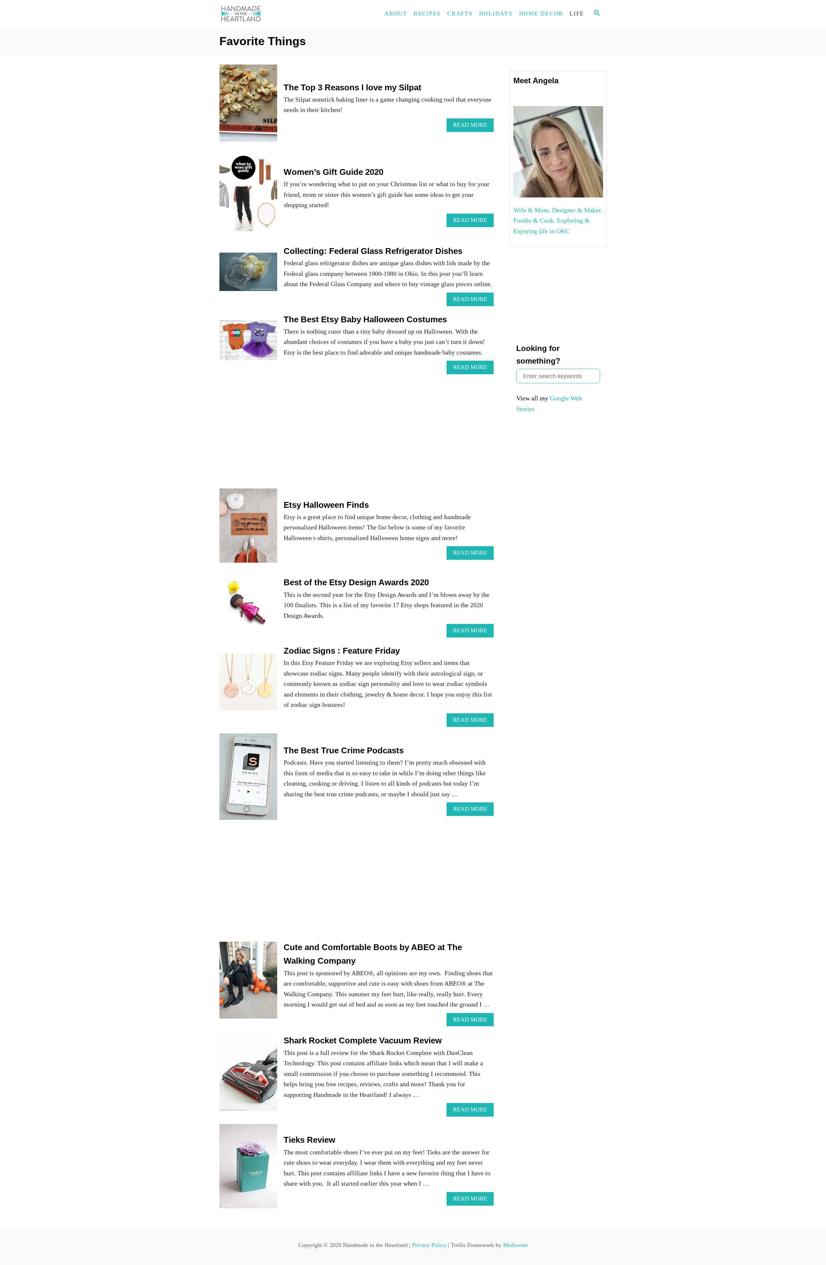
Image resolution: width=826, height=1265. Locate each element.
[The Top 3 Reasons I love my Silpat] (248, 106)
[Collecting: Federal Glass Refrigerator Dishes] (248, 275)
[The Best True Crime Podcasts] (248, 779)
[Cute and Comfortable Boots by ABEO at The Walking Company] (248, 983)
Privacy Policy (429, 1245)
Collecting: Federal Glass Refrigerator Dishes (373, 251)
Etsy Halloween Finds (326, 505)
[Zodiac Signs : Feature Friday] (248, 685)
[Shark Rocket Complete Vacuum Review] (248, 1075)
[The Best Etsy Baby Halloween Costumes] (248, 343)
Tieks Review (309, 1140)
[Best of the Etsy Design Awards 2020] (248, 606)
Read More (473, 126)
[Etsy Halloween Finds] (248, 528)
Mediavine (515, 1245)
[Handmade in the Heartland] (277, 13)
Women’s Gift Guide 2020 (333, 172)
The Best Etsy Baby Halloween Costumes (365, 319)
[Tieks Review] (248, 1169)
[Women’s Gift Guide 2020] (248, 196)
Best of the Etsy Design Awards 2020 (356, 582)
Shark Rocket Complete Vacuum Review (363, 1040)
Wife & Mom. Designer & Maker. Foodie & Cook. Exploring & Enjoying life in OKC (557, 220)
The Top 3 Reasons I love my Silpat (352, 87)
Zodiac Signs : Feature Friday (342, 651)
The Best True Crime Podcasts (344, 750)
